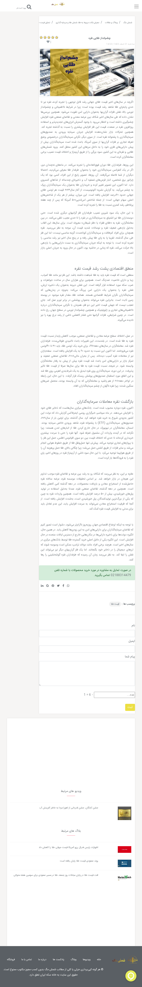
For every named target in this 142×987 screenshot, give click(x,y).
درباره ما (42, 960)
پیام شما (130, 656)
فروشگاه (11, 960)
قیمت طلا (115, 604)
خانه (99, 960)
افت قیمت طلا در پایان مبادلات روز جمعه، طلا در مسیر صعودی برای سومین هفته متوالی (55, 875)
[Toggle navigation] (136, 5)
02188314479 (121, 575)
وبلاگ (73, 960)
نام (133, 625)
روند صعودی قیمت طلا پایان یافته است (79, 861)
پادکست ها (58, 960)
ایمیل (132, 641)
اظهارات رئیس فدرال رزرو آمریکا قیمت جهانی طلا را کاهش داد (68, 847)
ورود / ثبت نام (21, 8)
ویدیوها (86, 960)
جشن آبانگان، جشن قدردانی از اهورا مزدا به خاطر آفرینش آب (68, 808)
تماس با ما (26, 960)
